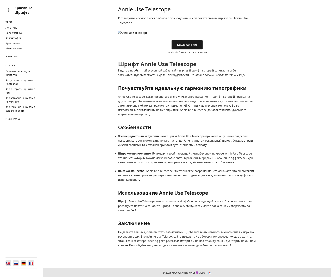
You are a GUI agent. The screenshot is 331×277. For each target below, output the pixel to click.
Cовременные (14, 32)
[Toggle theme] (9, 10)
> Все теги (12, 56)
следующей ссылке (210, 201)
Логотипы (12, 27)
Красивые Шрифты (23, 10)
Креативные (13, 43)
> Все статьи (13, 118)
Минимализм (14, 48)
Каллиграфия (13, 38)
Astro (202, 272)
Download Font (187, 45)
